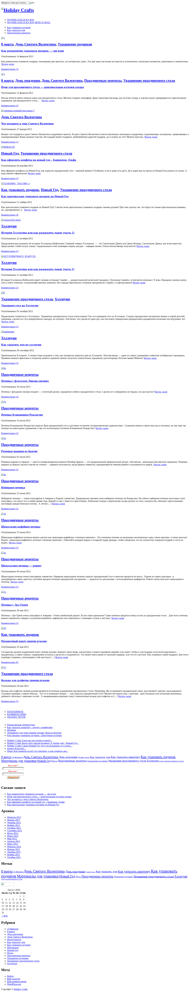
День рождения (27, 80)
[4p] (3, 474)
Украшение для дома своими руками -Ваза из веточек (34, 732)
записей (13, 979)
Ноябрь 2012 (13, 825)
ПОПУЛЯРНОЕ (15, 711)
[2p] (3, 553)
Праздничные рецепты (18, 33)
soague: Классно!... (16, 748)
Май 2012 (12, 838)
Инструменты (14, 939)
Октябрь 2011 (14, 857)
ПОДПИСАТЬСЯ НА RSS (20, 20)
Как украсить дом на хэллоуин (21, 344)
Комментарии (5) (9, 701)
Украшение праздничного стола (149, 80)
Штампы (11, 730)
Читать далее (7, 64)
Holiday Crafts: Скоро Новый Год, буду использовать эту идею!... (39, 746)
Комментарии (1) (9, 142)
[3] (3, 74)
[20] (3, 628)
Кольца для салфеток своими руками (25, 680)
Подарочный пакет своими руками (24, 641)
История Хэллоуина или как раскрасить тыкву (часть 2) (37, 232)
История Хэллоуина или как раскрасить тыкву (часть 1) (37, 269)
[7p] (3, 402)
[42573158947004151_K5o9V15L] (18, 256)
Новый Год (10, 153)
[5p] (3, 438)
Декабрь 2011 (14, 852)
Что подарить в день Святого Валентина (27, 123)
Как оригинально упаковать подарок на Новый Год (35, 196)
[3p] (3, 514)
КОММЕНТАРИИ (16, 714)
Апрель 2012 (13, 841)
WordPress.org (14, 984)
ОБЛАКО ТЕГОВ (16, 717)
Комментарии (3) (9, 69)
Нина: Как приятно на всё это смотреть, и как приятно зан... (37, 751)
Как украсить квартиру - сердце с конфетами (30, 727)
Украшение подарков (75, 44)
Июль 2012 (12, 833)
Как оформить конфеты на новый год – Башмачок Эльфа (38, 159)
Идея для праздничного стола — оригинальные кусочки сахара (42, 87)
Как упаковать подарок (19, 27)
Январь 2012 (13, 849)
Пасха (54, 761)
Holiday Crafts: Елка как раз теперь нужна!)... (29, 740)
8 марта (7, 44)
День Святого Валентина (35, 44)
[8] (3, 292)
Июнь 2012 (12, 836)
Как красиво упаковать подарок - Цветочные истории (34, 735)
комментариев (16, 981)
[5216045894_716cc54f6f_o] (15, 183)
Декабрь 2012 (14, 822)
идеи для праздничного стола (171, 761)
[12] (3, 667)
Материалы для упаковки (19, 760)
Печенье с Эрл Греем (14, 604)
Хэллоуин (9, 226)
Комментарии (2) (9, 105)
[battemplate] (7, 331)
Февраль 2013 (14, 817)
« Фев (5, 916)
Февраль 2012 (14, 846)
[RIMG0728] (8, 147)
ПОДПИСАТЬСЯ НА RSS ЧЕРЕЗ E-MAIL (28, 22)
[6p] (3, 368)
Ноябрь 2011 (13, 854)
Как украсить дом (16, 30)
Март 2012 (12, 844)
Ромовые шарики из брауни (19, 451)
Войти (10, 976)
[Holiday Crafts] (17, 10)
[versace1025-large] (11, 220)
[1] (3, 38)
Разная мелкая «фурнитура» (21, 724)
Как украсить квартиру (125, 757)
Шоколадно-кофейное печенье (20, 526)
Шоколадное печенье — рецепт (21, 565)
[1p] (3, 592)
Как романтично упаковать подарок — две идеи (32, 50)
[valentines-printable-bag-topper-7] (18, 110)
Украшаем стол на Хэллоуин (19, 305)
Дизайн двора (83, 757)
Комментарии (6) (9, 662)
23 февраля (17, 757)
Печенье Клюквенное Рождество (22, 414)
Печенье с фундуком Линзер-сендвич (25, 380)
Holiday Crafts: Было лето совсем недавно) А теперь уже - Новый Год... (43, 743)
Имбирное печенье (13, 487)
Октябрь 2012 (14, 828)
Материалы (13, 947)
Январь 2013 (13, 820)
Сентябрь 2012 (14, 830)
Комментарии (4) (9, 215)
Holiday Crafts (20, 989)
